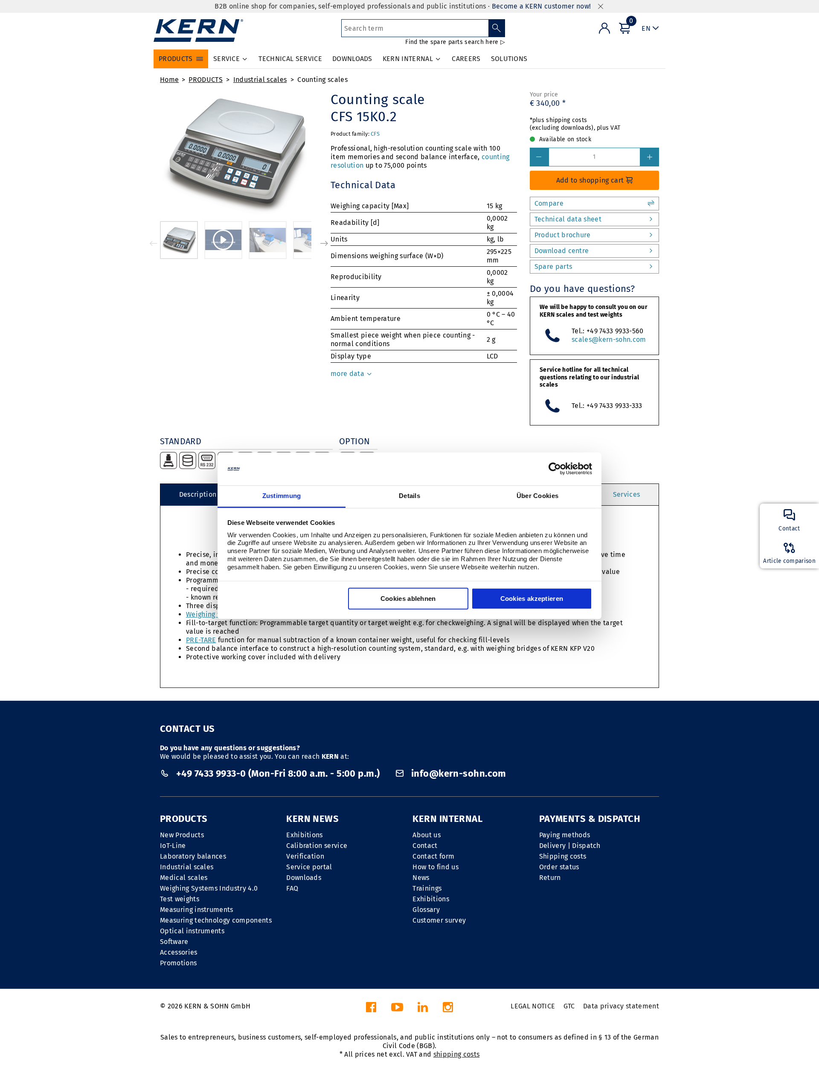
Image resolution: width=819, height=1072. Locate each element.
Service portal (309, 867)
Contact (424, 846)
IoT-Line (173, 846)
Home (169, 80)
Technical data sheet (567, 219)
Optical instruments (192, 931)
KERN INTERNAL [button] (408, 59)
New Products (182, 835)
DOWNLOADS (352, 59)
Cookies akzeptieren (531, 598)
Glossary (426, 910)
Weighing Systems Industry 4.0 (209, 888)
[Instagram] (448, 1009)
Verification (305, 856)
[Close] (600, 7)
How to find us (435, 867)
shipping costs (456, 1054)
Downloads (303, 878)
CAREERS (466, 59)
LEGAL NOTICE (533, 1006)
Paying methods (564, 835)
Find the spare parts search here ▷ (455, 42)
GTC (569, 1006)
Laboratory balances (193, 856)
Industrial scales (260, 80)
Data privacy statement (621, 1006)
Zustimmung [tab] (281, 495)
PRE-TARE (201, 640)
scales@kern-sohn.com (609, 339)
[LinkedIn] (423, 1009)
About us (426, 835)
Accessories (178, 952)
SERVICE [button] (226, 59)
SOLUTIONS (509, 59)
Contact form (433, 856)
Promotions (178, 963)
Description (198, 494)
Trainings (426, 888)
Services (626, 494)
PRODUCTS (206, 80)
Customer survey (439, 920)
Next (324, 243)
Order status (559, 867)
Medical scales (183, 878)
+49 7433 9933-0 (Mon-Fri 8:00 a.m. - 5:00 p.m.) (278, 773)
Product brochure (562, 235)
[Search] (496, 28)
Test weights (179, 899)
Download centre (561, 251)
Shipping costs (562, 856)
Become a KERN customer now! (541, 6)
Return (550, 878)
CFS (375, 134)
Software (174, 942)
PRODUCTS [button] (176, 59)
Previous (153, 243)
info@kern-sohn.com (457, 773)
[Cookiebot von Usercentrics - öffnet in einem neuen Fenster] (554, 469)
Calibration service (316, 846)
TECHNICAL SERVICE (290, 59)
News (420, 878)
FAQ (292, 888)
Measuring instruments (196, 910)
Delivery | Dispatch (570, 846)
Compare (548, 203)
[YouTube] (397, 1009)
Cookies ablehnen (408, 598)
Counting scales (322, 80)
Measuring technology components (216, 920)
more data (348, 374)
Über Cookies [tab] (538, 495)
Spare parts (553, 266)
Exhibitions (304, 835)
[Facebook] (371, 1009)
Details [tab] (409, 495)
